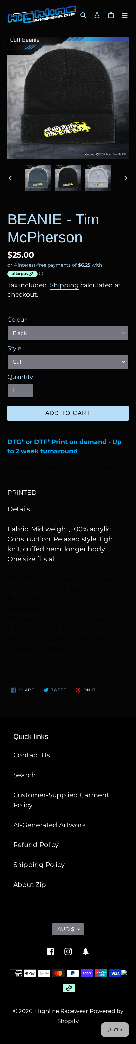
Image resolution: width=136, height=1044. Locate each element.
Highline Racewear (61, 1011)
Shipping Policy (39, 865)
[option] (38, 178)
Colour (17, 319)
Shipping (64, 285)
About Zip (29, 885)
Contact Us (31, 755)
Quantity (20, 377)
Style (14, 348)
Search (24, 775)
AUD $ (65, 929)
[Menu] (125, 14)
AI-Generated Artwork (49, 825)
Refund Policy (36, 845)
